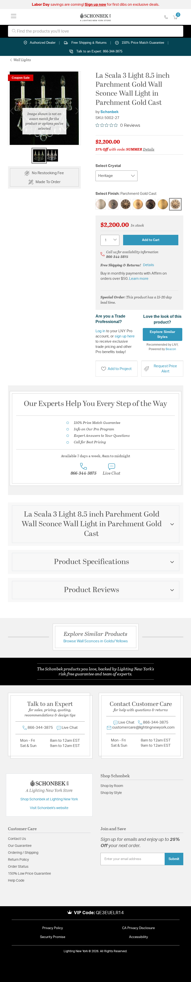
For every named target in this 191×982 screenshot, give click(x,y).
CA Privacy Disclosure (138, 928)
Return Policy (18, 859)
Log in (100, 331)
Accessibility (138, 937)
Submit (174, 859)
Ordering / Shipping (23, 853)
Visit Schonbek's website (49, 808)
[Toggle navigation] (13, 17)
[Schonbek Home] (95, 17)
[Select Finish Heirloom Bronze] (150, 204)
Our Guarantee (20, 846)
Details (148, 149)
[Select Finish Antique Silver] (101, 204)
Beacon (171, 349)
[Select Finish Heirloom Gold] (163, 204)
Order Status (18, 866)
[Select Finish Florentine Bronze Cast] (125, 204)
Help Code (16, 880)
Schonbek (109, 112)
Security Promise (52, 937)
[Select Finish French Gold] (138, 204)
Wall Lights (22, 59)
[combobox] (95, 31)
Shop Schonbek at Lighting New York (49, 799)
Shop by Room (111, 786)
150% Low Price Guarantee (29, 873)
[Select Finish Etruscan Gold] (113, 204)
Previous (11, 111)
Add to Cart (150, 240)
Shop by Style (111, 793)
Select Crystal (108, 166)
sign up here (125, 336)
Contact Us (17, 839)
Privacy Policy (52, 928)
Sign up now (95, 4)
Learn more (138, 279)
